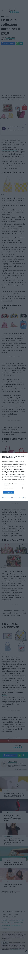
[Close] (24, 456)
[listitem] (14, 484)
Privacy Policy (22, 497)
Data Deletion (5, 497)
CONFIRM (9, 492)
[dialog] (14, 477)
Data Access (14, 497)
